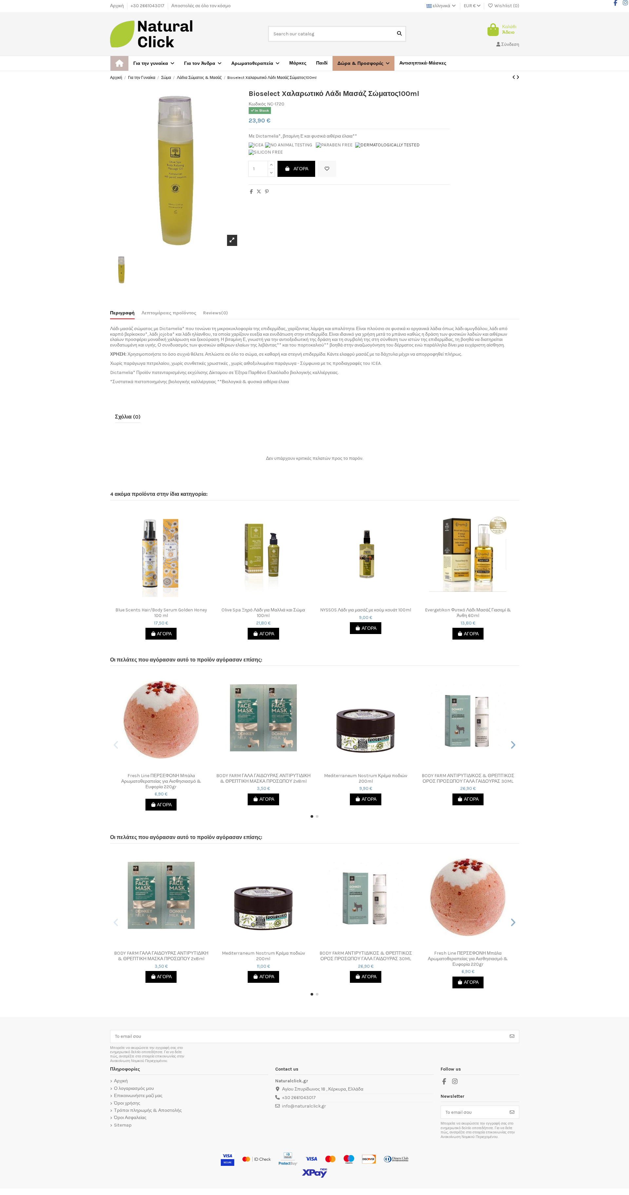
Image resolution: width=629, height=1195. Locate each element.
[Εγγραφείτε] (512, 1036)
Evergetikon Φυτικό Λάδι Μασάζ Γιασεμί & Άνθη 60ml (468, 612)
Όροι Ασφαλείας (130, 1117)
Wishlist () (506, 6)
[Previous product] (514, 77)
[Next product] (517, 77)
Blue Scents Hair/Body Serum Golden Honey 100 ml (161, 612)
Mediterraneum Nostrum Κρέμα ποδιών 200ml (365, 778)
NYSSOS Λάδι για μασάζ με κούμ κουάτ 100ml (365, 610)
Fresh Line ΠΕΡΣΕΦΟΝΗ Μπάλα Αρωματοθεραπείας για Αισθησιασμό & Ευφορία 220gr (161, 781)
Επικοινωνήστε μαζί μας (138, 1095)
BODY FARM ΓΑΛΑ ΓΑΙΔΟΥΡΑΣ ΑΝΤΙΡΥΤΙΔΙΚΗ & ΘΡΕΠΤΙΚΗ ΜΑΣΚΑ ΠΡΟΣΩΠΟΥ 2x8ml (263, 778)
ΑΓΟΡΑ (301, 169)
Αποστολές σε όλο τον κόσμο (201, 6)
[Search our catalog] (399, 34)
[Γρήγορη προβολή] (166, 602)
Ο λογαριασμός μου (134, 1088)
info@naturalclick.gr (304, 1106)
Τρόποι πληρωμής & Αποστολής (148, 1110)
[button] (363, 63)
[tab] (215, 314)
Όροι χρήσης (127, 1103)
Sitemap (123, 1125)
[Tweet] (259, 192)
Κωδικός (257, 104)
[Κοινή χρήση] (251, 192)
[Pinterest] (267, 192)
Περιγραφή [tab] (122, 313)
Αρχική (117, 6)
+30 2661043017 (148, 6)
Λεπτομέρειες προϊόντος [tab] (169, 313)
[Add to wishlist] (327, 169)
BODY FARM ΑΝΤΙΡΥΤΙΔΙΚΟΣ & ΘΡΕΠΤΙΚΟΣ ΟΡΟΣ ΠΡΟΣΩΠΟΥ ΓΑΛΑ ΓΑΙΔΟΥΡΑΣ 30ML (468, 778)
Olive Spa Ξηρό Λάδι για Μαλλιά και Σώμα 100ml (263, 612)
